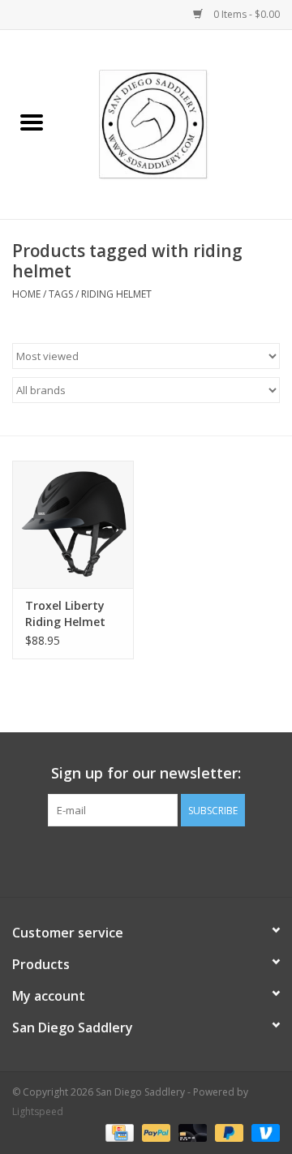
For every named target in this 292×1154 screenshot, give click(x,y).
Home (26, 294)
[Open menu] (31, 121)
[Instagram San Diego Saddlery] (161, 860)
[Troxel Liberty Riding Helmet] (73, 524)
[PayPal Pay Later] (227, 1132)
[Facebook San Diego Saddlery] (131, 860)
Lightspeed (37, 1111)
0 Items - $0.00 (245, 14)
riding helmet (116, 294)
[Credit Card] (117, 1132)
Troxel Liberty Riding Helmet (65, 613)
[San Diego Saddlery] (178, 123)
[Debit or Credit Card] (191, 1132)
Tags (61, 294)
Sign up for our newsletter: (146, 773)
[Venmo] (263, 1132)
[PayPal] (154, 1132)
